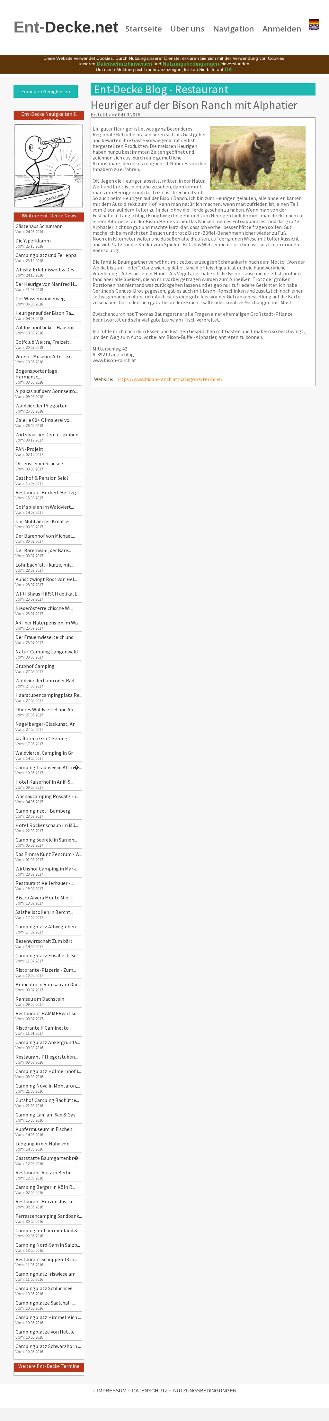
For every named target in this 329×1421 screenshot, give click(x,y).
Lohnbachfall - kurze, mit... (44, 564)
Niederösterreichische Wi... (44, 608)
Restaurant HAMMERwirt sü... (47, 1013)
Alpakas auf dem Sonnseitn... (46, 391)
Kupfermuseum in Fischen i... (46, 1129)
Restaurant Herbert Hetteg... (47, 492)
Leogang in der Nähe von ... (44, 1143)
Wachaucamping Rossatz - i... (47, 796)
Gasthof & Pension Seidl (41, 478)
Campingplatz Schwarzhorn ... (48, 1346)
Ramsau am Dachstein (39, 999)
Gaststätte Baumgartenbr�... (48, 1158)
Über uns (187, 28)
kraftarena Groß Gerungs (42, 738)
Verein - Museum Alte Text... (45, 356)
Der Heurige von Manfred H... (46, 284)
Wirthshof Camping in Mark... (47, 868)
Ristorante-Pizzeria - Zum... (45, 970)
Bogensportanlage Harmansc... (36, 374)
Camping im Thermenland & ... (48, 1230)
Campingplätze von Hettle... (46, 1331)
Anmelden (281, 28)
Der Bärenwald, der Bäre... (43, 550)
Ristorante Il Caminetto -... (45, 1028)
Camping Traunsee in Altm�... (48, 767)
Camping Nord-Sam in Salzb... (47, 1245)
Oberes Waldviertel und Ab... (45, 709)
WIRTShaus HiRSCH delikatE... (47, 593)
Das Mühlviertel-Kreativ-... (44, 521)
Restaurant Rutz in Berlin (43, 1172)
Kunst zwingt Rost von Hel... (46, 579)
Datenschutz (150, 1390)
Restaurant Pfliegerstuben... (46, 1056)
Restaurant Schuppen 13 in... (46, 1259)
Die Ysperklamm (33, 240)
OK (228, 69)
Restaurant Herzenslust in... (45, 1201)
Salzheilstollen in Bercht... (44, 912)
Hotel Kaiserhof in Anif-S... (44, 782)
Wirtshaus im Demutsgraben (46, 434)
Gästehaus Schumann (39, 226)
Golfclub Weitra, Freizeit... (43, 342)
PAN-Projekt (29, 449)
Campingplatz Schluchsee (44, 1288)
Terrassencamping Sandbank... (48, 1216)
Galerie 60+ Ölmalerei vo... (43, 420)
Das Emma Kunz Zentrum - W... (48, 854)
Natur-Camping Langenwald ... (48, 651)
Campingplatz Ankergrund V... (47, 1042)
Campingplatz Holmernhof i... (48, 1071)
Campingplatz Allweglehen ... (47, 926)
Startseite (143, 28)
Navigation (233, 28)
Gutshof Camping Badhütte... (47, 1100)
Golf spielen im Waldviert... (44, 507)
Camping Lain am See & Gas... (46, 1114)
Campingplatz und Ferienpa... (47, 255)
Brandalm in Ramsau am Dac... (48, 984)
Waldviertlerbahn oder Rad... (46, 680)
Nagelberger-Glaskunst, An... (46, 724)
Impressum (112, 1390)
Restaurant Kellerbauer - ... (44, 883)
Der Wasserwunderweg (40, 298)
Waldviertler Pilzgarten (41, 405)
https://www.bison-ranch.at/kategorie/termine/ (169, 379)
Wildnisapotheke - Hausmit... (46, 327)
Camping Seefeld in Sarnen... (46, 839)
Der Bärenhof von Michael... (45, 536)
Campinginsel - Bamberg (42, 810)
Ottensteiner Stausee (39, 463)
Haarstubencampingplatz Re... (48, 695)
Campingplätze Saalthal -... (45, 1302)
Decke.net (65, 27)
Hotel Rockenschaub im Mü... (46, 825)
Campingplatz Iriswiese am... (46, 1274)
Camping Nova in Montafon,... (47, 1085)
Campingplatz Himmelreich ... (48, 1317)
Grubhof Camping (35, 666)
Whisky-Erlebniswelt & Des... (46, 269)
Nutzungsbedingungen (191, 64)
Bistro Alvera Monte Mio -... (44, 897)
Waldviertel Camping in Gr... (45, 753)
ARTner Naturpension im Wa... (48, 622)
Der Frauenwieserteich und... (45, 637)
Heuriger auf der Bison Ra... (44, 313)
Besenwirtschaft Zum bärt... (45, 941)
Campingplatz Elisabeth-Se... (47, 955)
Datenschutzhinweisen (124, 64)
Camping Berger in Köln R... (45, 1187)
